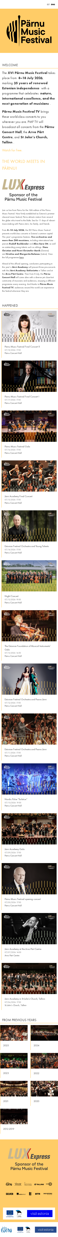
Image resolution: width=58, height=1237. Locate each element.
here (21, 257)
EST (48, 4)
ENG (53, 4)
